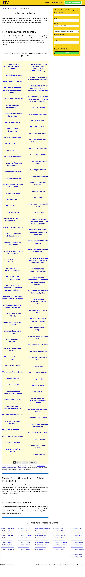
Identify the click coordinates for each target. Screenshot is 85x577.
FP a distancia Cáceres (24, 530)
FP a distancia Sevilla (58, 549)
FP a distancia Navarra (59, 535)
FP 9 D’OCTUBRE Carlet (37, 133)
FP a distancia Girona (23, 547)
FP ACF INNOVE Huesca (38, 372)
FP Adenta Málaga (38, 392)
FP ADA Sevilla (38, 379)
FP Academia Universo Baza (38, 351)
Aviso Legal (57, 564)
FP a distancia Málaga (59, 530)
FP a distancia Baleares (7, 547)
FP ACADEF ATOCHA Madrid (12, 227)
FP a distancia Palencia (59, 540)
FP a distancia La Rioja (41, 540)
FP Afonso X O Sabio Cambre (12, 436)
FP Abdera (38, 197)
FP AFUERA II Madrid (12, 443)
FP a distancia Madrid (58, 528)
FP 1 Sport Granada (38, 108)
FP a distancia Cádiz (23, 533)
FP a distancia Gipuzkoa (41, 530)
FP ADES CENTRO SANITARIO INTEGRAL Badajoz (38, 400)
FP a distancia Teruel (76, 535)
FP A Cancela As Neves (12, 137)
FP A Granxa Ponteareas (38, 148)
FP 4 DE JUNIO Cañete (38, 127)
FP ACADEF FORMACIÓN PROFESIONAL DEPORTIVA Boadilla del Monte (38, 221)
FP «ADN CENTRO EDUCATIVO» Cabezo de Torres (12, 66)
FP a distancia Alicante (7, 535)
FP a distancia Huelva (41, 533)
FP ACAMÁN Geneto (12, 365)
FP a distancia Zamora (77, 547)
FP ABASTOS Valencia (38, 191)
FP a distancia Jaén (40, 537)
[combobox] (57, 26)
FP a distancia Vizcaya (77, 544)
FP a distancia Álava (6, 530)
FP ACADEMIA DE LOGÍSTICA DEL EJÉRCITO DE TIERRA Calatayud (12, 288)
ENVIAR (67, 52)
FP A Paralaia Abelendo (12, 156)
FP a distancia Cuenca (24, 544)
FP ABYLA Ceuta (38, 212)
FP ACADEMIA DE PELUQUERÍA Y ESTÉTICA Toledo (37, 302)
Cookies (51, 564)
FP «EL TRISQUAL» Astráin (12, 81)
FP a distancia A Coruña (7, 528)
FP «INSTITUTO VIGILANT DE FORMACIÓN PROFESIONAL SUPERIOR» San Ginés (37, 99)
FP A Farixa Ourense (12, 144)
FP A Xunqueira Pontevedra (12, 178)
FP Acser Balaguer (12, 378)
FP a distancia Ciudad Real (25, 540)
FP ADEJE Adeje (38, 385)
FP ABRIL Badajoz (12, 206)
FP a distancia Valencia (77, 540)
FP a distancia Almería (7, 537)
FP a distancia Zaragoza (77, 549)
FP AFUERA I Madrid (38, 439)
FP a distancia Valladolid (77, 542)
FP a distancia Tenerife (77, 533)
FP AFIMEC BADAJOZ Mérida (12, 430)
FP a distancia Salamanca (60, 544)
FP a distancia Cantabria (24, 535)
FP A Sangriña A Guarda (37, 170)
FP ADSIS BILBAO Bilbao (13, 400)
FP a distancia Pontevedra (60, 542)
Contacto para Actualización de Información (73, 564)
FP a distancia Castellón (24, 537)
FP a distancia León (40, 544)
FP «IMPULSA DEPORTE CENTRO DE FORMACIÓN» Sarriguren (12, 90)
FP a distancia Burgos (23, 528)
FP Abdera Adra (12, 199)
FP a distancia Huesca (41, 535)
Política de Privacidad (65, 46)
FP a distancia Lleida (40, 547)
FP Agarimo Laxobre (38, 454)
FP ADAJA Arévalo (12, 385)
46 (27, 462)
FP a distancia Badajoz (7, 544)
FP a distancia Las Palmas (42, 542)
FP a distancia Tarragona (77, 530)
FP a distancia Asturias (7, 540)
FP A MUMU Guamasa (38, 155)
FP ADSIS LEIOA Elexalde (38, 418)
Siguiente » (33, 462)
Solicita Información (73, 2)
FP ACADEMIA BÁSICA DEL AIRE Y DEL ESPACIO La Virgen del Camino (38, 260)
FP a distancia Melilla (76, 556)
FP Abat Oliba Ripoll (12, 193)
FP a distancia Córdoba (24, 542)
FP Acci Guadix (38, 366)
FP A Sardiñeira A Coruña (13, 172)
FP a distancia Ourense (59, 537)
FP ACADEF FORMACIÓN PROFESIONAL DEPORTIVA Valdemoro (38, 232)
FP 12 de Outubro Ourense (37, 114)
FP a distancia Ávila (6, 542)
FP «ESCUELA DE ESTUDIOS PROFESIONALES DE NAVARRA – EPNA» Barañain (38, 88)
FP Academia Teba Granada (38, 345)
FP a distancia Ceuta (76, 554)
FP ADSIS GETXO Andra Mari (12, 415)
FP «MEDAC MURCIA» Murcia (12, 99)
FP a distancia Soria (76, 528)
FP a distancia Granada (24, 549)
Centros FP (56, 2)
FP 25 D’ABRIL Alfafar (12, 122)
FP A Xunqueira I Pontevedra (38, 176)
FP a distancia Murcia (58, 533)
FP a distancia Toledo (76, 537)
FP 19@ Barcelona (37, 120)
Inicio (47, 2)
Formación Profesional (9, 8)
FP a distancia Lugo (40, 549)
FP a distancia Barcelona (7, 549)
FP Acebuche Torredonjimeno (12, 372)
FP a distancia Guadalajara (42, 528)
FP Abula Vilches (13, 212)
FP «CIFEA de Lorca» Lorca (12, 75)
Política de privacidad (42, 564)
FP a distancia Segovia (59, 547)
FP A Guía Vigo (12, 150)
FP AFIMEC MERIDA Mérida (38, 433)
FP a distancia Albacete (7, 533)
